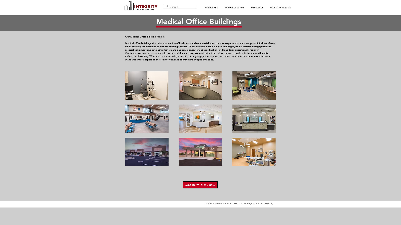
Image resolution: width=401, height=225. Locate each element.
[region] (146, 85)
